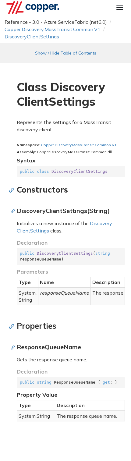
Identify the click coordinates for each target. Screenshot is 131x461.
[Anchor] (13, 190)
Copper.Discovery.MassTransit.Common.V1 (53, 29)
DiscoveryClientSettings (32, 37)
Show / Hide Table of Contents (65, 53)
